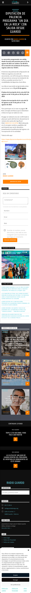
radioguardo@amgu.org (11, 508)
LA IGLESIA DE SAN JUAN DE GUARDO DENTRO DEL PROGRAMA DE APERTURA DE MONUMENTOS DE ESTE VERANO (15, 458)
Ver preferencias (15, 584)
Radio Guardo (19, 39)
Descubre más (6, 528)
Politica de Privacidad (9, 540)
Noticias (15, 11)
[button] (28, 550)
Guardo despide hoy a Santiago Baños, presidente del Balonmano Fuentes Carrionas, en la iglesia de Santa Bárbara (15, 303)
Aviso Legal (6, 538)
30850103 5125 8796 (11, 123)
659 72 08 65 (8, 505)
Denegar (15, 580)
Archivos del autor (15, 182)
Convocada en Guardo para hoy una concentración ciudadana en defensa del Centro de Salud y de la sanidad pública (15, 316)
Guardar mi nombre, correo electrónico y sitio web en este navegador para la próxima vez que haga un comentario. (17, 230)
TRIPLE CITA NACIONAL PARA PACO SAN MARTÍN (16, 433)
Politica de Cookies (8, 542)
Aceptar (15, 575)
